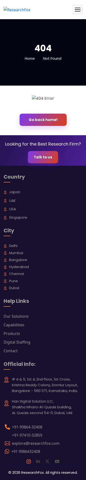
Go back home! (43, 119)
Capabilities (14, 325)
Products (12, 333)
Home (30, 58)
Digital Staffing (17, 342)
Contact (11, 350)
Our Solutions (16, 316)
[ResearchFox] (17, 9)
